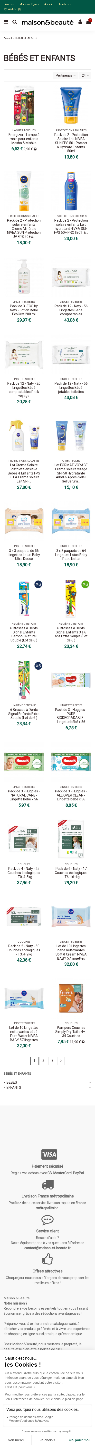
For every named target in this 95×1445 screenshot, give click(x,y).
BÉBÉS (12, 1082)
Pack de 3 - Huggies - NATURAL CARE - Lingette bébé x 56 (24, 795)
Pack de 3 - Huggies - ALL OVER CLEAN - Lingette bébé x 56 (71, 795)
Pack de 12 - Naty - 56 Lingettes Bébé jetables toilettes (71, 388)
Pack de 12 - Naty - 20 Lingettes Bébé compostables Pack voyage (23, 390)
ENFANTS (14, 1087)
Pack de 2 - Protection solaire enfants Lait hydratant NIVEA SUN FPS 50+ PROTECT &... (71, 226)
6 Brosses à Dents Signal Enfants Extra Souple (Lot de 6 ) (23, 714)
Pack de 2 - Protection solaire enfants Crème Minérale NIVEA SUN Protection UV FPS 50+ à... (24, 228)
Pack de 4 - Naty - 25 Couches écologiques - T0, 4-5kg (24, 873)
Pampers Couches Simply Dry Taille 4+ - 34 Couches (71, 1032)
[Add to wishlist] (40, 92)
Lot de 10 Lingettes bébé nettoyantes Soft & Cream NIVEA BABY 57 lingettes (71, 952)
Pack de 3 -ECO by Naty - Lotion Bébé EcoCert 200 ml (24, 310)
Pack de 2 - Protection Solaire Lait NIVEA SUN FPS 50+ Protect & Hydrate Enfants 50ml (71, 143)
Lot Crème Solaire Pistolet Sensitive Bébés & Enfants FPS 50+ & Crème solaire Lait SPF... (24, 473)
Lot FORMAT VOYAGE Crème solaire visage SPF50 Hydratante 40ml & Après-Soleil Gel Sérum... (71, 473)
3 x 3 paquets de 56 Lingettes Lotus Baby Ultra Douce (24, 555)
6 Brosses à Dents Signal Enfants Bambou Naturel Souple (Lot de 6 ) (24, 634)
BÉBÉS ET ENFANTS (17, 1073)
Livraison (9, 4)
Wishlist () (14, 9)
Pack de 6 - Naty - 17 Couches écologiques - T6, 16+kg (71, 873)
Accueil (48, 4)
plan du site (64, 4)
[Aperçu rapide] (40, 101)
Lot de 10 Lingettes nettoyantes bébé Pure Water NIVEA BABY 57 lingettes (23, 1034)
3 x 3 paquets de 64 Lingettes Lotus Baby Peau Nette (71, 555)
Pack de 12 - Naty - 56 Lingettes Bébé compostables (71, 310)
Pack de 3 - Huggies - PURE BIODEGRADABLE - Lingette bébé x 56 (71, 716)
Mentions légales (29, 4)
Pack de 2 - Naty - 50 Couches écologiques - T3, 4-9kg (24, 950)
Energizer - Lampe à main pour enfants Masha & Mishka (24, 139)
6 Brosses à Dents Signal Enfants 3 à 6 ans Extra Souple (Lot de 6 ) (71, 634)
